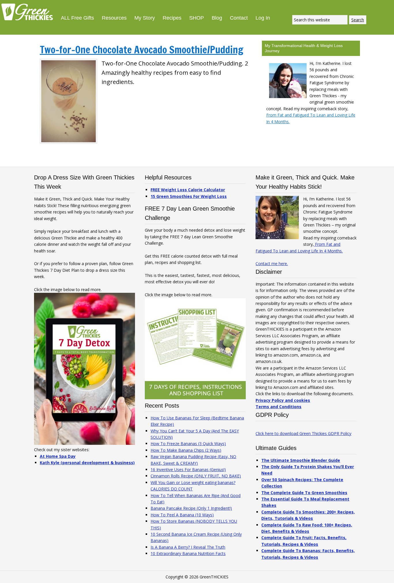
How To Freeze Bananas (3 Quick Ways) (188, 443)
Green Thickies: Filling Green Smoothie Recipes (29, 11)
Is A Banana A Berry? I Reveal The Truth (188, 547)
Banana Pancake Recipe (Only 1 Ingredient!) (191, 508)
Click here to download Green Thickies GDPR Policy (303, 433)
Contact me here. (272, 263)
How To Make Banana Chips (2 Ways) (186, 450)
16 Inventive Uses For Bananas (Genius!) (188, 469)
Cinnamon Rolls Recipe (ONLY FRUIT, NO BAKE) (196, 476)
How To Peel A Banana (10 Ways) (182, 515)
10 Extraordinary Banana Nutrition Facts (188, 553)
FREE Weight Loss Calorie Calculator (188, 189)
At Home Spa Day (58, 456)
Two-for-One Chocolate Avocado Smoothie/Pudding (141, 50)
